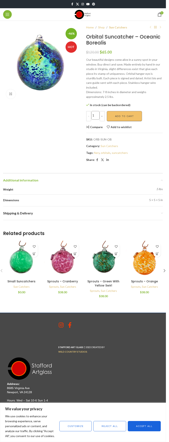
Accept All (144, 426)
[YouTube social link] (88, 4)
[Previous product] (150, 27)
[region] (83, 422)
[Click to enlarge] (10, 94)
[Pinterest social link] (93, 4)
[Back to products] (155, 27)
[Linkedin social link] (107, 160)
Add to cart (124, 116)
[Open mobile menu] (7, 14)
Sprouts (54, 286)
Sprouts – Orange (144, 281)
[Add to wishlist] (34, 246)
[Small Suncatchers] (21, 259)
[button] (34, 253)
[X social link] (77, 4)
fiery (97, 152)
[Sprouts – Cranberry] (62, 259)
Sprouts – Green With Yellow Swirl (103, 283)
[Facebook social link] (72, 4)
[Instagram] (61, 325)
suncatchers (120, 152)
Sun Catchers (118, 27)
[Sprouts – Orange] (144, 259)
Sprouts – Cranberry (62, 281)
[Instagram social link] (82, 4)
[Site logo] (83, 14)
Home (90, 27)
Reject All (110, 426)
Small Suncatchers (21, 281)
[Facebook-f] (70, 325)
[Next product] (160, 27)
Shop (101, 27)
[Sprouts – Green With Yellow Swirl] (103, 259)
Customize (75, 426)
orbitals (105, 152)
